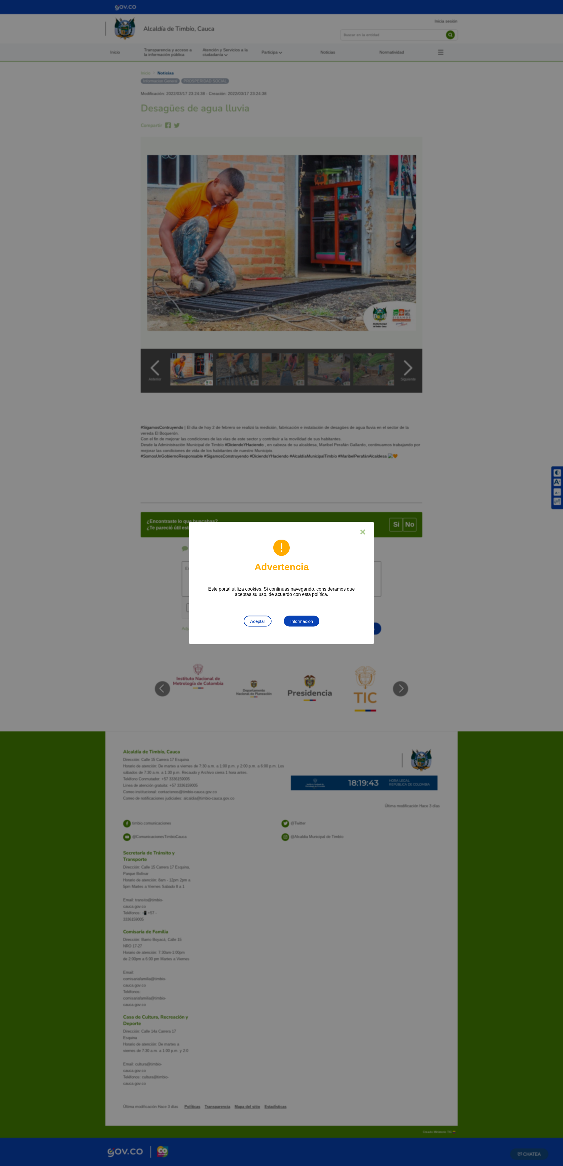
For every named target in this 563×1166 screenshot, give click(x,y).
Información (301, 621)
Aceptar (257, 621)
